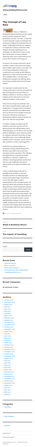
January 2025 (8, 320)
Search (5, 246)
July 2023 (7, 360)
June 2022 (7, 390)
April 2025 (7, 313)
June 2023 (7, 363)
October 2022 (8, 381)
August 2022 (8, 385)
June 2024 (7, 336)
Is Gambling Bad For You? (12, 272)
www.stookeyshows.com (15, 10)
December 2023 (9, 349)
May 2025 (7, 311)
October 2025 (8, 300)
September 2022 (9, 383)
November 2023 (9, 351)
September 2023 (9, 356)
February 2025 (9, 318)
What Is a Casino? (10, 265)
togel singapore (9, 416)
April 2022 (7, 394)
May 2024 (7, 338)
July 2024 (7, 333)
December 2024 (9, 322)
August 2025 (8, 304)
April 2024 (7, 340)
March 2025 (8, 316)
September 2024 (9, 329)
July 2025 (7, 307)
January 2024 (8, 347)
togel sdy (7, 425)
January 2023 (8, 374)
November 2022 (9, 378)
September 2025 (9, 302)
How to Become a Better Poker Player (16, 270)
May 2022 (7, 392)
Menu (5, 14)
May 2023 (7, 365)
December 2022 (9, 376)
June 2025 (7, 309)
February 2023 (9, 372)
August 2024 (8, 331)
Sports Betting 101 (10, 263)
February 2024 (9, 345)
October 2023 (8, 354)
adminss (7, 213)
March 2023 (8, 369)
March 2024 (8, 342)
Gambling (7, 407)
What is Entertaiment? (11, 268)
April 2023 (7, 367)
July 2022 (7, 387)
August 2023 (8, 358)
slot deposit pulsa (8, 437)
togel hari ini (7, 433)
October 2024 (8, 327)
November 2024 (9, 325)
